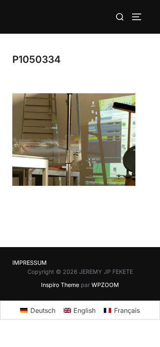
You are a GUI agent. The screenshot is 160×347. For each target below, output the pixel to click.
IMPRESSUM (29, 262)
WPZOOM (105, 284)
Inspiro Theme (60, 284)
